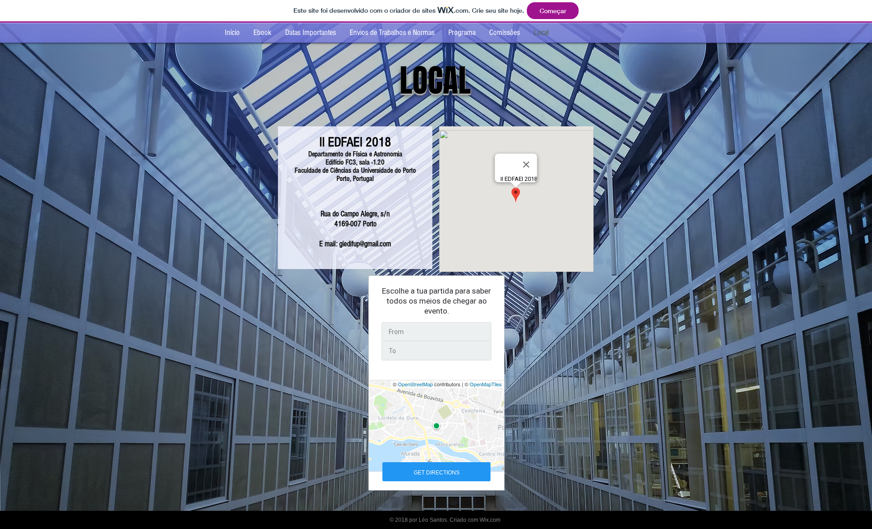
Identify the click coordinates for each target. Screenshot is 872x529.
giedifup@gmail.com (365, 244)
